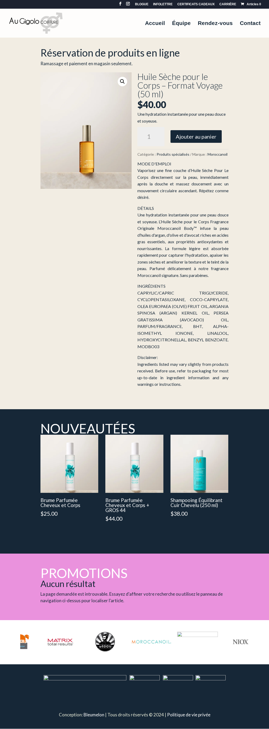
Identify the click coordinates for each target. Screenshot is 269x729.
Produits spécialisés (173, 154)
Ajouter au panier (196, 136)
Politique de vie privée (188, 714)
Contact (250, 23)
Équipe (181, 23)
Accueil (155, 23)
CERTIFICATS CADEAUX (196, 4)
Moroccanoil (217, 154)
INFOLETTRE (163, 4)
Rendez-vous (215, 23)
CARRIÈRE (227, 4)
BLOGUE (141, 4)
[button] (122, 81)
